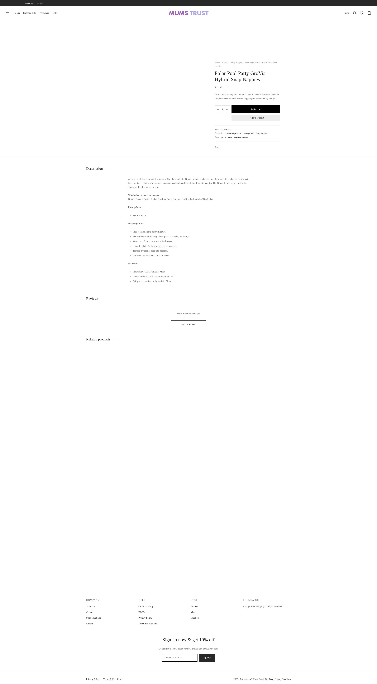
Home (217, 62)
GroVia (16, 13)
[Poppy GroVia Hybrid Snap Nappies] (110, 373)
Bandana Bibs (29, 13)
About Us (29, 3)
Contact (40, 3)
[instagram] (20, 3)
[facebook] (8, 3)
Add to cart (256, 109)
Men (193, 612)
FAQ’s (141, 612)
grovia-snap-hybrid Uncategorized (239, 133)
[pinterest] (263, 612)
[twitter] (14, 3)
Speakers (195, 618)
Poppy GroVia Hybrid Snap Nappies (103, 401)
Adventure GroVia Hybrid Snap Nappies (157, 400)
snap (230, 137)
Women (194, 606)
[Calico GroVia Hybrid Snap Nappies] (267, 458)
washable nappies (241, 137)
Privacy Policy (145, 618)
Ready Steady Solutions (280, 679)
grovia (223, 137)
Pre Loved (44, 13)
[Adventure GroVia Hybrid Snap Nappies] (162, 372)
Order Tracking (145, 606)
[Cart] (369, 13)
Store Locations (93, 618)
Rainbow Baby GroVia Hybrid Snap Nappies (212, 573)
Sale (55, 13)
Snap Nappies (236, 62)
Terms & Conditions (147, 623)
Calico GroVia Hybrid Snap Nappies (260, 573)
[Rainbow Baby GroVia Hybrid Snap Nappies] (215, 458)
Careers (89, 623)
